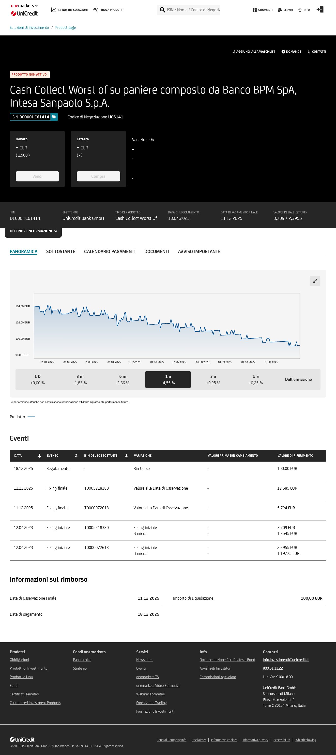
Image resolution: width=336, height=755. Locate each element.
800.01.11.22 (273, 668)
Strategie (80, 668)
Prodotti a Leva (21, 677)
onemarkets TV (147, 677)
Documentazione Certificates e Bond (227, 660)
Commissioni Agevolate (218, 677)
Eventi (141, 668)
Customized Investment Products (35, 703)
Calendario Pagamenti (110, 251)
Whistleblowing (305, 740)
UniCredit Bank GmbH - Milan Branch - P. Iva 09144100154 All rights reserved (72, 746)
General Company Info (171, 740)
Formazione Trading (151, 703)
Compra (98, 176)
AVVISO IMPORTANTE (199, 251)
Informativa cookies (224, 740)
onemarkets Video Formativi (158, 685)
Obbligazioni (19, 660)
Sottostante (60, 251)
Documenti (156, 251)
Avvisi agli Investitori (215, 668)
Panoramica (23, 251)
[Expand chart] (315, 281)
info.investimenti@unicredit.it (286, 660)
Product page (65, 27)
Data (18, 455)
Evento (53, 455)
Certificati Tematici (24, 694)
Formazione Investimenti (155, 711)
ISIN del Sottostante (100, 455)
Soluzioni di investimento (29, 27)
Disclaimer (199, 740)
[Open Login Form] (320, 11)
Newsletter (144, 660)
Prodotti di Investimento (28, 668)
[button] (37, 379)
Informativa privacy (255, 740)
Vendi (37, 176)
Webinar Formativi (150, 694)
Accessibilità (282, 740)
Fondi (14, 685)
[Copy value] (54, 116)
